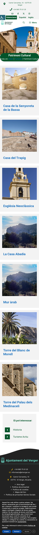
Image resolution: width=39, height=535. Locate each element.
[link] (2, 17)
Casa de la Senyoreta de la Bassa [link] (18, 108)
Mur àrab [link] (10, 302)
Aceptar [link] (6, 531)
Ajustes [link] (27, 531)
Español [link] (22, 17)
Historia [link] (17, 429)
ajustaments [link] (22, 522)
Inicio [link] (11, 59)
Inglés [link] (30, 17)
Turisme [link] (18, 59)
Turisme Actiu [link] (20, 436)
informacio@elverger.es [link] (21, 472)
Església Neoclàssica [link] (18, 206)
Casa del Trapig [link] (14, 158)
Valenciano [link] (11, 17)
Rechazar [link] (17, 531)
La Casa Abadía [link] (14, 254)
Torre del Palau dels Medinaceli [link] (17, 404)
